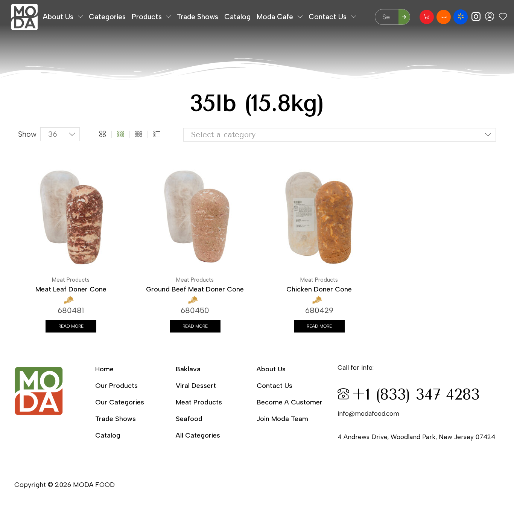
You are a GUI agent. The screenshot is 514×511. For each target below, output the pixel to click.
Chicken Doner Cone (319, 289)
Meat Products (71, 279)
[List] (157, 134)
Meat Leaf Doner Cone (70, 289)
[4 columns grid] (139, 134)
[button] (427, 17)
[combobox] (339, 135)
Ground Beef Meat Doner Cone (195, 289)
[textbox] (332, 134)
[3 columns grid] (121, 134)
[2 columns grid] (102, 134)
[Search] (404, 16)
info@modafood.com (368, 413)
